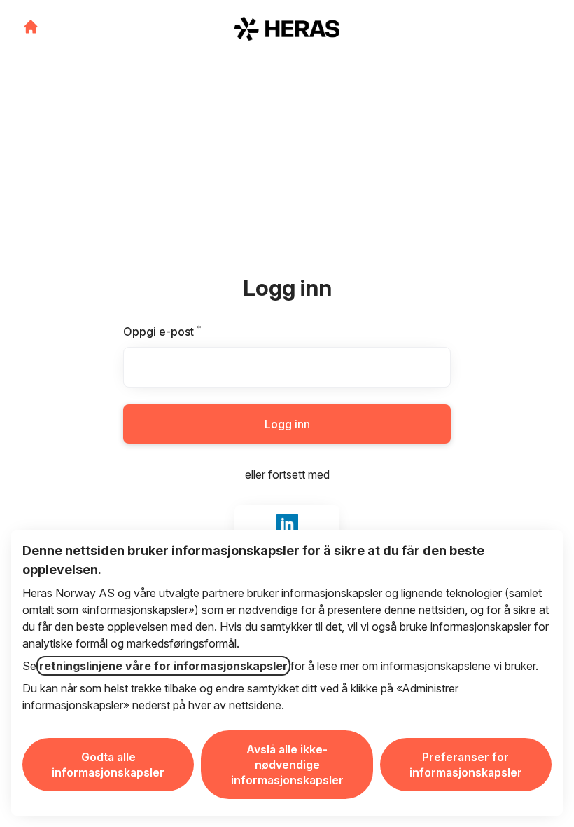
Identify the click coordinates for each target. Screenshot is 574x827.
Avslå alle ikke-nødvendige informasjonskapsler (287, 764)
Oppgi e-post (184, 331)
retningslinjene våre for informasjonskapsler (163, 666)
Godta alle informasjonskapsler (108, 764)
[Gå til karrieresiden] (30, 26)
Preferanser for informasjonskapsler (466, 764)
